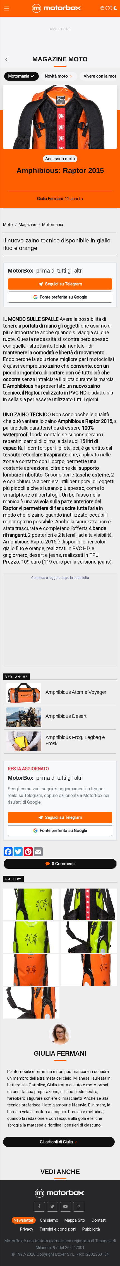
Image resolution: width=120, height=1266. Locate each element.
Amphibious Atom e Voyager (76, 692)
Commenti (63, 863)
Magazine (27, 224)
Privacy (26, 1229)
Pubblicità (91, 1229)
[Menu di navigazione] (6, 8)
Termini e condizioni (58, 1229)
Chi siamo (49, 1220)
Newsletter (23, 1220)
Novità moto (56, 76)
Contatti (99, 1220)
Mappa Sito (74, 1220)
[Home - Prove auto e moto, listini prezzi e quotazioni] (57, 8)
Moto (8, 224)
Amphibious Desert (66, 716)
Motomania (18, 76)
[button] (39, 1207)
